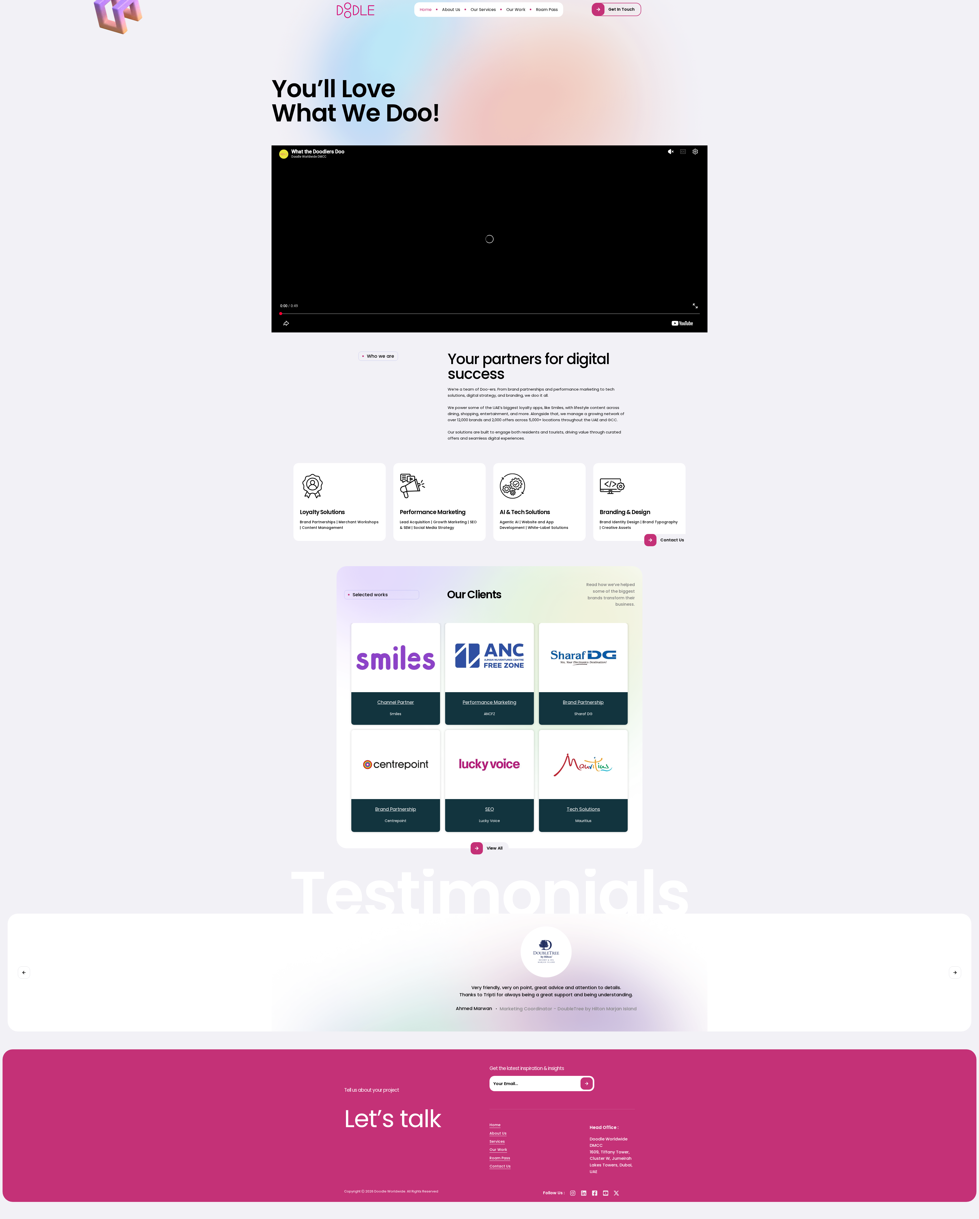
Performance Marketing (489, 702)
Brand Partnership (583, 702)
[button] (616, 9)
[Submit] (587, 1083)
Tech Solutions (583, 809)
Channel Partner (395, 702)
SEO (489, 809)
